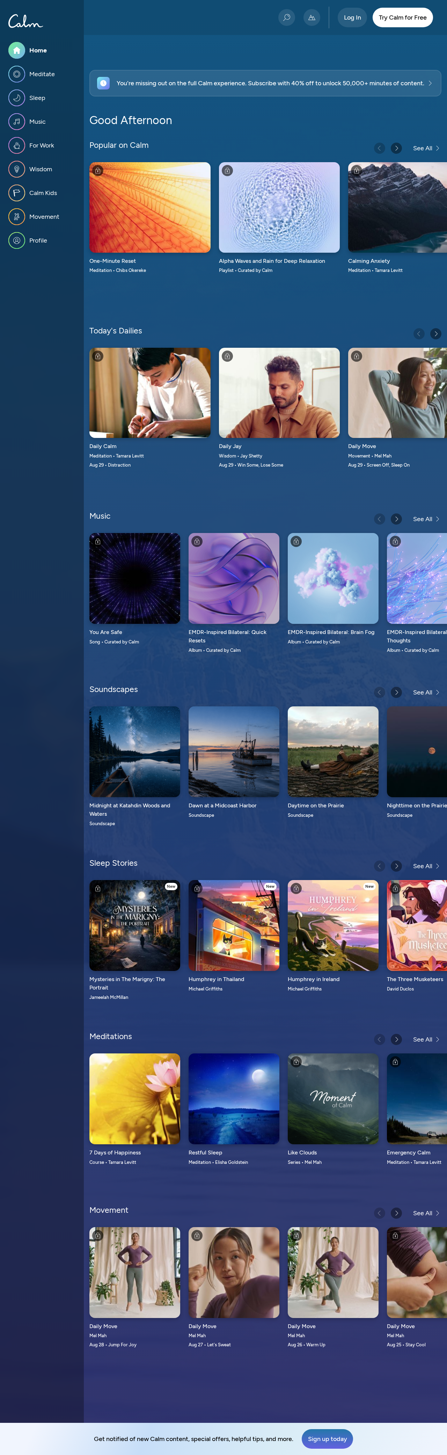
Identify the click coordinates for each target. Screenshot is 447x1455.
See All (422, 148)
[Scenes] (311, 17)
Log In (352, 17)
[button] (265, 83)
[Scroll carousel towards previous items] (379, 148)
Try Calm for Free (403, 17)
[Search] (286, 17)
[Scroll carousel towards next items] (396, 148)
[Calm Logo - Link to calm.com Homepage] (25, 21)
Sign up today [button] (327, 1439)
